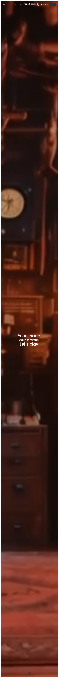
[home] (29, 4)
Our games (10, 4)
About (4, 4)
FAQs (21, 4)
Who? (16, 4)
